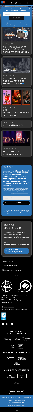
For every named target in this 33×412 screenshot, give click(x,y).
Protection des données (24, 397)
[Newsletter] (11, 2)
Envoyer (16, 18)
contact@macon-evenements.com (15, 309)
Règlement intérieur (19, 400)
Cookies (10, 400)
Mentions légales (7, 397)
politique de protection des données (21, 24)
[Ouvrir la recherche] (20, 2)
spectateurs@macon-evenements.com (15, 252)
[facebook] (2, 324)
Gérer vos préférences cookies (16, 405)
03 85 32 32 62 (9, 307)
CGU (14, 397)
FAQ (23, 402)
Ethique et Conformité (14, 402)
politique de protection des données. (19, 193)
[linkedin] (11, 324)
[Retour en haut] (16, 277)
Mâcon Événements (22, 22)
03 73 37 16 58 (13, 249)
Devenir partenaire (16, 392)
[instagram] (7, 324)
